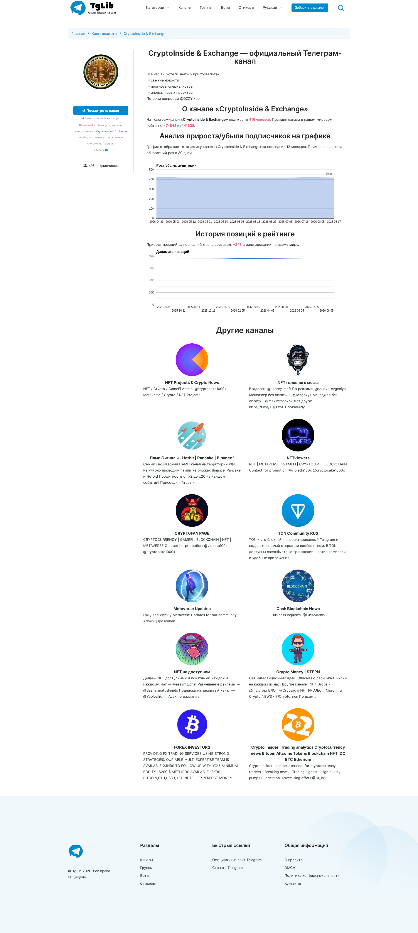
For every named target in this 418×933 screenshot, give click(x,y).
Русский (270, 7)
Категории (155, 7)
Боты (225, 7)
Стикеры (246, 7)
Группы (206, 7)
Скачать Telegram (227, 867)
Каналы (185, 7)
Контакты (293, 883)
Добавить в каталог (310, 7)
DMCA (290, 867)
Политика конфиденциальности (312, 875)
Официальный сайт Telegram (237, 860)
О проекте (293, 860)
